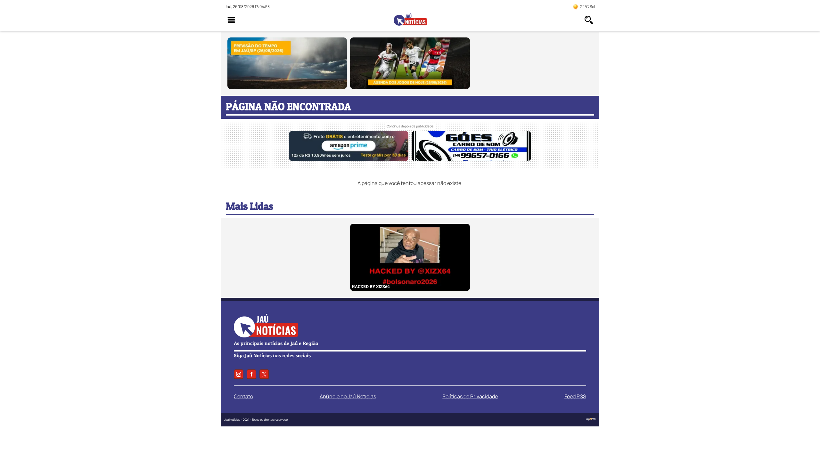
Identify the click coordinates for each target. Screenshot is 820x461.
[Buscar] (588, 19)
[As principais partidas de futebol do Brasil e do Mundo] (410, 87)
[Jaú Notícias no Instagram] (238, 374)
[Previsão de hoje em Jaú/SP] (287, 87)
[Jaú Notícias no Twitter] (264, 374)
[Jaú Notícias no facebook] (251, 374)
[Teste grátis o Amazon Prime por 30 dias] (348, 159)
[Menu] (231, 19)
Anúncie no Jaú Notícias (348, 396)
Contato (243, 396)
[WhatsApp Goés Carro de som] (471, 159)
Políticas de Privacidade (470, 396)
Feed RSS (575, 396)
